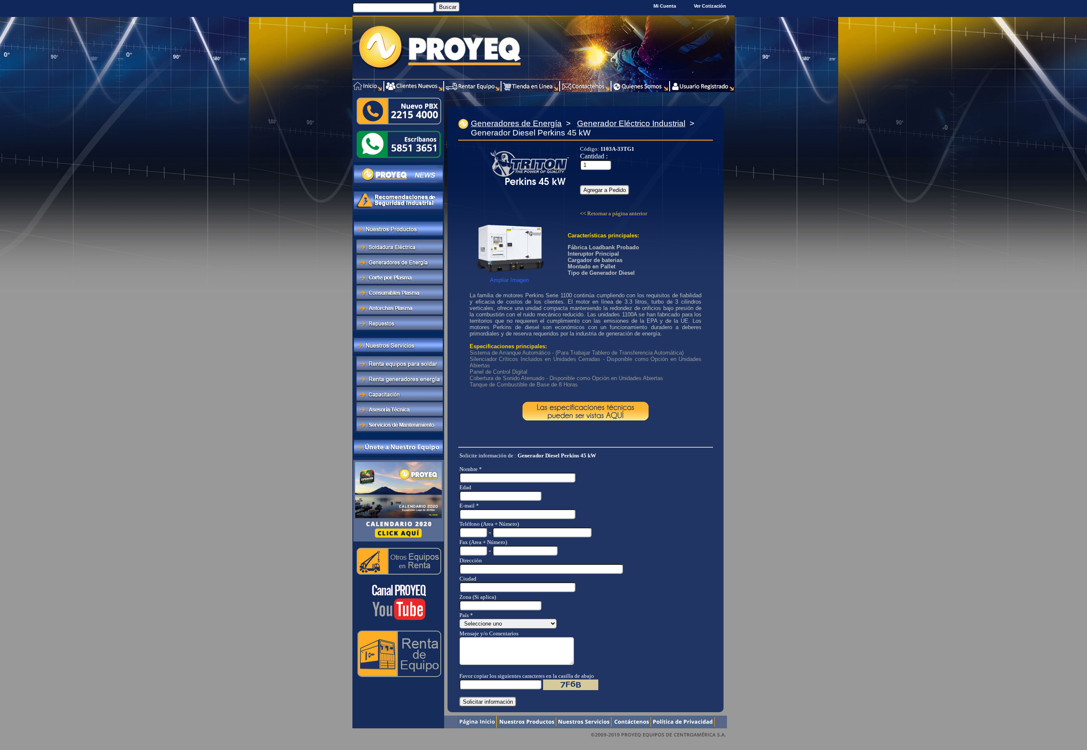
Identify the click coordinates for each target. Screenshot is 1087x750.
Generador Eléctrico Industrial (631, 123)
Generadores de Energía (516, 123)
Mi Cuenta (665, 5)
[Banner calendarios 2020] (398, 540)
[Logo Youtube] (398, 623)
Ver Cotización (711, 5)
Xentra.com (717, 745)
